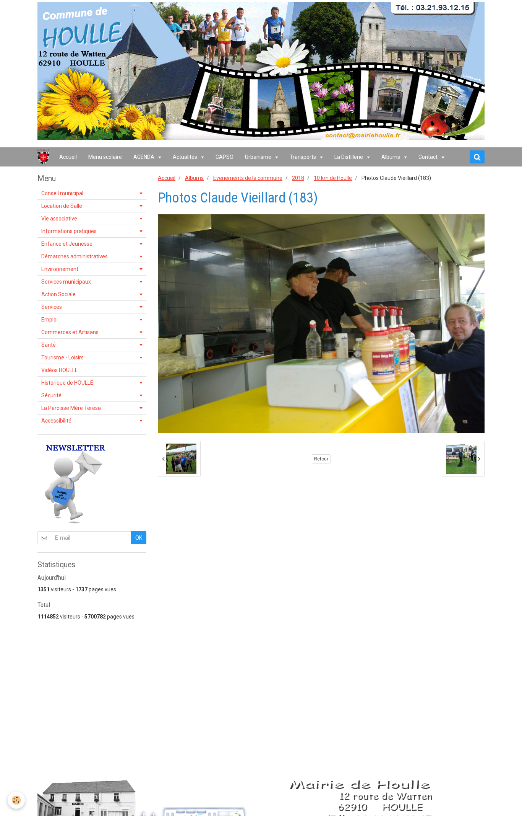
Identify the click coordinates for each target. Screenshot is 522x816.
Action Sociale (58, 294)
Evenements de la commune (247, 178)
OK (138, 538)
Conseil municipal (62, 193)
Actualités (185, 157)
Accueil (68, 157)
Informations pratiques (69, 231)
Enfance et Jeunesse (66, 244)
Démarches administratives (74, 256)
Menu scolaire (105, 157)
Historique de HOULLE (67, 383)
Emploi (49, 320)
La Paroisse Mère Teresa (71, 408)
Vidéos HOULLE (59, 370)
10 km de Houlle (333, 178)
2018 (298, 178)
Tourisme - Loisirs (62, 357)
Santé (48, 345)
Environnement (59, 269)
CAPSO (224, 157)
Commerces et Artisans (70, 332)
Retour (321, 459)
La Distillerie (349, 157)
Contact (428, 157)
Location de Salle (61, 206)
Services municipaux (66, 282)
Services (51, 307)
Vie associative (59, 218)
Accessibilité (56, 421)
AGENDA (144, 157)
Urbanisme (258, 157)
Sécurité (51, 395)
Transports (303, 157)
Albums (391, 157)
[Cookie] (16, 800)
